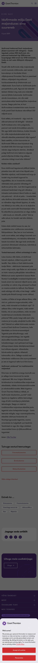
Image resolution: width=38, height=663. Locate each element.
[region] (19, 640)
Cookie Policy (20, 644)
